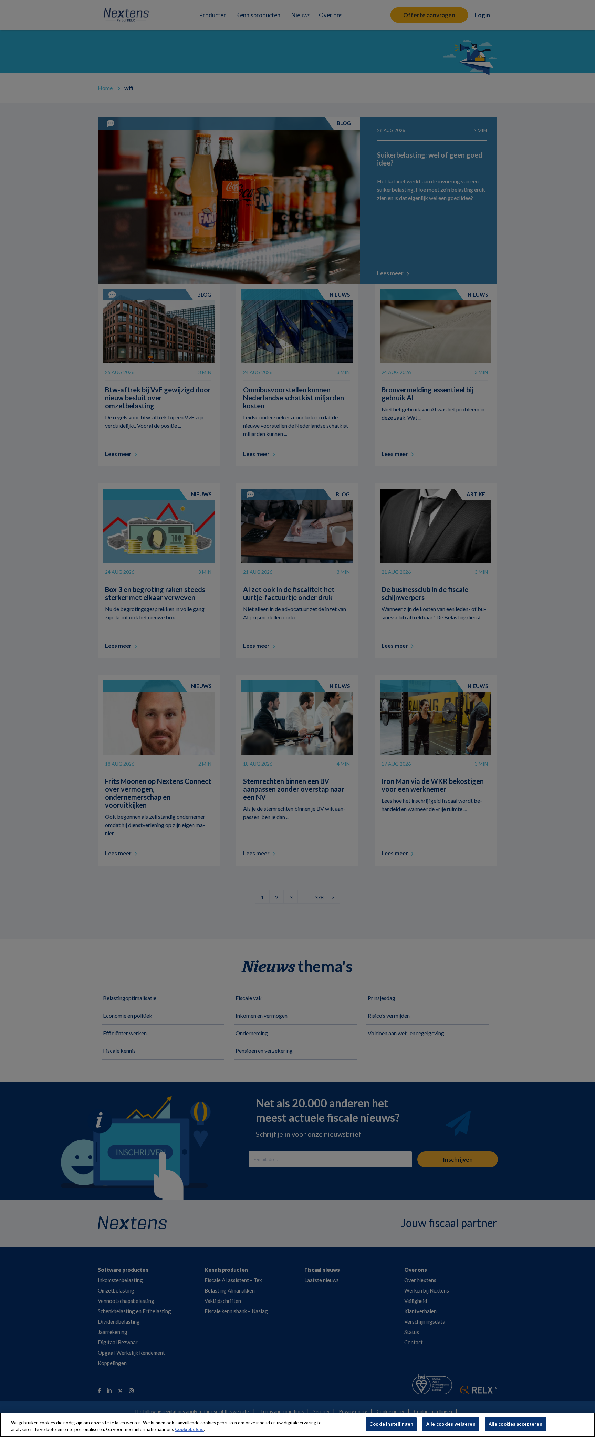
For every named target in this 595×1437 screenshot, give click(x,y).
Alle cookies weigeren (451, 1424)
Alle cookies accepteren (515, 1424)
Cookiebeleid (189, 1429)
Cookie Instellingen (391, 1424)
